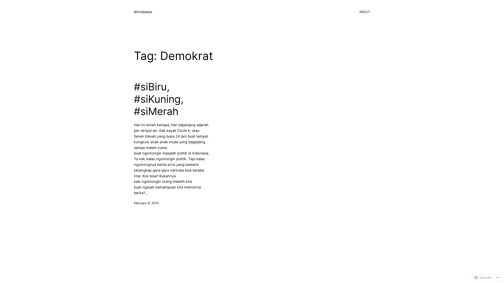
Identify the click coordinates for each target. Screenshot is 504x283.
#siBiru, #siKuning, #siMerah (159, 99)
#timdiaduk (143, 12)
